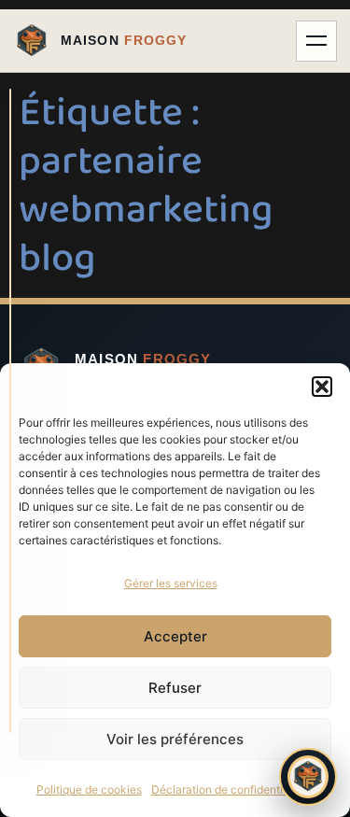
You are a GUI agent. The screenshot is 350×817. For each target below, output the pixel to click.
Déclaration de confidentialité (228, 789)
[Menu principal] (316, 41)
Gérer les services (170, 583)
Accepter (175, 636)
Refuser (175, 688)
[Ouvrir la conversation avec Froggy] (308, 777)
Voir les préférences (175, 739)
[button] (322, 386)
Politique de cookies (89, 789)
